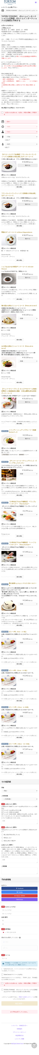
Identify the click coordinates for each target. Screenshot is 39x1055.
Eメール (6, 955)
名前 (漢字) (4, 917)
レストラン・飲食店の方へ (19, 1025)
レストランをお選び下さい (9, 7)
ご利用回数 (4, 796)
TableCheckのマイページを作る (13, 974)
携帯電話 (6, 929)
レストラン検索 (19, 1039)
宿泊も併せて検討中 (10, 840)
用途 (2, 787)
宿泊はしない (8, 837)
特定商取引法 (19, 1035)
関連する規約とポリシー (26, 997)
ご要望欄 (4, 866)
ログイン (4, 885)
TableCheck (19, 899)
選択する (27, 165)
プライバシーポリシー (19, 1032)
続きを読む (19, 187)
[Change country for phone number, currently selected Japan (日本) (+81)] (4, 932)
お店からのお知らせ (7, 25)
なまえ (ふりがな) (8, 907)
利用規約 (19, 1029)
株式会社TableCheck (17, 1043)
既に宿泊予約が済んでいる (12, 834)
